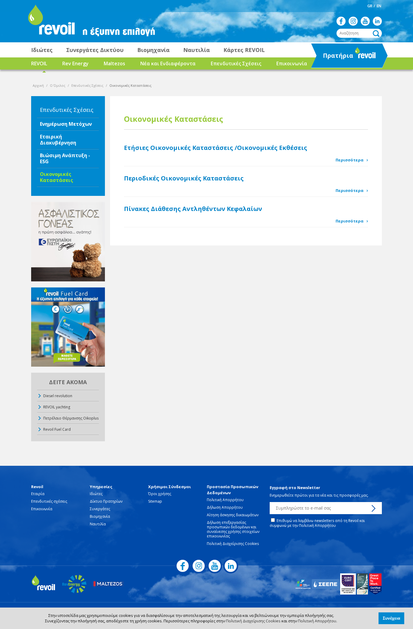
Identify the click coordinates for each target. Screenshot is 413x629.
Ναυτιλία (196, 49)
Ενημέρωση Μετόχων (66, 124)
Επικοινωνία (291, 63)
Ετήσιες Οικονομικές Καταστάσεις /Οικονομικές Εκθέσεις (215, 148)
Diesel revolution (57, 395)
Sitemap (155, 501)
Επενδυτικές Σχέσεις (236, 63)
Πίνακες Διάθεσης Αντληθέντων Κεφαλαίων (193, 209)
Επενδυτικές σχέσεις (49, 501)
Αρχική (38, 85)
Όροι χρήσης (159, 493)
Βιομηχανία (153, 49)
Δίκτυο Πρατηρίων (106, 501)
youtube (365, 21)
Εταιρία (37, 493)
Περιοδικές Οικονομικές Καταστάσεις (184, 178)
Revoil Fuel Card (57, 429)
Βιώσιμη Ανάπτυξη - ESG (65, 158)
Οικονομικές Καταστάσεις (56, 177)
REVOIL (39, 63)
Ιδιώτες (42, 49)
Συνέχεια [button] (391, 618)
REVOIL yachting (56, 407)
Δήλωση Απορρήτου (225, 507)
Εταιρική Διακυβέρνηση (58, 139)
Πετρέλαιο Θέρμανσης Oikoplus (71, 418)
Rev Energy (75, 63)
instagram (353, 21)
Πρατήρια (333, 57)
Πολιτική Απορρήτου (317, 621)
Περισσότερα (349, 160)
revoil (50, 21)
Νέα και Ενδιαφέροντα (168, 63)
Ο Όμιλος (57, 85)
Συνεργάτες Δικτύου (95, 49)
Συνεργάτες (100, 508)
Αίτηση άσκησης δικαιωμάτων (233, 514)
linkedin (377, 21)
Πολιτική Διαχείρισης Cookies (253, 621)
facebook (341, 21)
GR (369, 5)
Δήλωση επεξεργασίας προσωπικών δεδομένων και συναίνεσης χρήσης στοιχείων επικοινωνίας (233, 529)
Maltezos (114, 63)
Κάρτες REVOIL (244, 49)
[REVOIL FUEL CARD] (68, 327)
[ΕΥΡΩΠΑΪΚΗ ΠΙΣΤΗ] (68, 241)
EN (379, 5)
